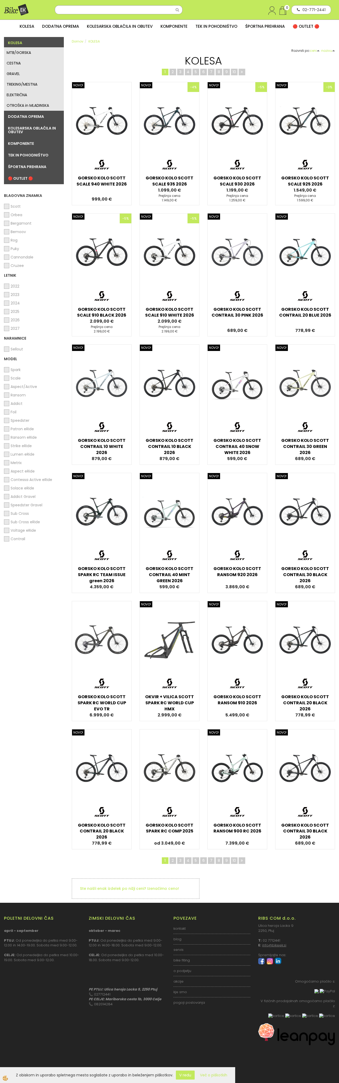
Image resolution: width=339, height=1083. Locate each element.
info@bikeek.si (274, 945)
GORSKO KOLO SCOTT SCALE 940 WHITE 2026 (102, 181)
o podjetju (182, 970)
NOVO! (78, 85)
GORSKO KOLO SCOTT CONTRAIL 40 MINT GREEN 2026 (169, 575)
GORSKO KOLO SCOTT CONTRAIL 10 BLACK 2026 (169, 446)
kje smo (180, 991)
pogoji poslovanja (189, 1002)
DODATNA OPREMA (60, 26)
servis (178, 949)
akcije (178, 981)
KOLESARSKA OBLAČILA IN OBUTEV (120, 26)
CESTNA (14, 63)
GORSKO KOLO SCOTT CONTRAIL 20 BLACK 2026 (305, 703)
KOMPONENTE (174, 26)
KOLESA (27, 26)
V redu (185, 1075)
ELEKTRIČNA (17, 95)
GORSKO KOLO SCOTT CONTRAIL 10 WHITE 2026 (102, 446)
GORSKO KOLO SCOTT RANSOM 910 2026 (237, 700)
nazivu (326, 50)
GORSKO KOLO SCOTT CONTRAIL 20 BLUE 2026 (305, 312)
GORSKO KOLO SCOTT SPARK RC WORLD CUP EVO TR (102, 703)
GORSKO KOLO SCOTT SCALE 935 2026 (169, 181)
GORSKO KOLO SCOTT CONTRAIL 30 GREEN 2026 (305, 446)
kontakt (179, 928)
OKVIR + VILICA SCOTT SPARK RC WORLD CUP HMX (169, 703)
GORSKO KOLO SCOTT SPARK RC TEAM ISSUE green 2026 (102, 575)
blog (177, 939)
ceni (313, 50)
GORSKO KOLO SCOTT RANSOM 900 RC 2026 (237, 828)
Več (101, 124)
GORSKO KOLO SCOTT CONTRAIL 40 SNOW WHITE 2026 (237, 446)
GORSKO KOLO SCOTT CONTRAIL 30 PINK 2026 (237, 312)
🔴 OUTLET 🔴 (306, 26)
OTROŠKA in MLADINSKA (28, 105)
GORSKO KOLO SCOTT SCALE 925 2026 (305, 181)
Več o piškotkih (213, 1075)
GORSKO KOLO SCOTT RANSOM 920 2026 (237, 572)
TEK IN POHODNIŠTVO (216, 26)
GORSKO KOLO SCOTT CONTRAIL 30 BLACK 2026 (305, 575)
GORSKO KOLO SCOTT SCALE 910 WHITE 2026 (169, 312)
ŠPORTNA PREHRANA (265, 26)
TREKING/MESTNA (22, 84)
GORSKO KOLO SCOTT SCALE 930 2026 (237, 181)
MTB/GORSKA (19, 52)
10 (234, 72)
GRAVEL (13, 73)
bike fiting (181, 960)
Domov (77, 41)
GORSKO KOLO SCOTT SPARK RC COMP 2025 (169, 828)
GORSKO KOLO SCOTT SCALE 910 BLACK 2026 (101, 312)
